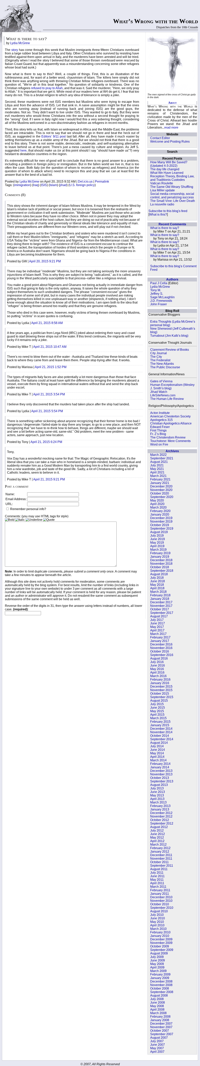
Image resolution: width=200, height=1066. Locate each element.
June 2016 (157, 665)
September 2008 (161, 992)
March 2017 (158, 634)
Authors (172, 279)
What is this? (158, 214)
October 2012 (159, 820)
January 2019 (159, 556)
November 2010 (161, 900)
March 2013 (158, 802)
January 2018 (159, 598)
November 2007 (161, 1027)
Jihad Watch (158, 391)
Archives (172, 451)
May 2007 (157, 1048)
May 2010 (157, 921)
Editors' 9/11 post (53, 136)
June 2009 (157, 960)
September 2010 (161, 907)
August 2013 (159, 784)
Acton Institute (160, 413)
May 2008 (157, 1006)
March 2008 (158, 1013)
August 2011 (159, 869)
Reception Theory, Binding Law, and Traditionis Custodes (172, 178)
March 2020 (158, 507)
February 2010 (160, 932)
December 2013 (161, 770)
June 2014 (157, 749)
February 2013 (160, 806)
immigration (22, 185)
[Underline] (34, 520)
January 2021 (159, 483)
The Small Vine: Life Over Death (172, 200)
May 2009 (157, 964)
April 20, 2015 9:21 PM (45, 261)
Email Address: (15, 499)
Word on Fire (159, 444)
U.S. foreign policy (82, 185)
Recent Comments (172, 224)
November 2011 (161, 858)
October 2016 (159, 651)
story (14, 49)
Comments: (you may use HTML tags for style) (36, 516)
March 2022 (158, 454)
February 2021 (160, 479)
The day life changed (164, 169)
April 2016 (157, 672)
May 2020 (157, 500)
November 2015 (161, 690)
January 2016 (159, 683)
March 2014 (158, 760)
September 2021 (161, 458)
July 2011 (156, 872)
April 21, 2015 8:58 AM (47, 323)
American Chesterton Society (170, 416)
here (23, 150)
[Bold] (9, 520)
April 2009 (157, 967)
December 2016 (161, 644)
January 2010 (159, 935)
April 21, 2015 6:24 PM (46, 442)
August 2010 (159, 911)
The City (156, 356)
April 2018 (157, 588)
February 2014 (160, 763)
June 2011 (157, 876)
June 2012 (157, 834)
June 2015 (157, 707)
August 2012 (159, 827)
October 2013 (159, 777)
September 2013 (161, 781)
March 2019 (158, 549)
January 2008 (159, 1020)
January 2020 (159, 514)
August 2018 (159, 574)
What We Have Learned (166, 172)
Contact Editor (160, 138)
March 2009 (158, 971)
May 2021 (157, 468)
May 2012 (157, 837)
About (172, 102)
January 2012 (159, 851)
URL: (9, 504)
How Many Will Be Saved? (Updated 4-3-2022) (168, 164)
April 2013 (157, 799)
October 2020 (159, 493)
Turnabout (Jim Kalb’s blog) (169, 335)
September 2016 (161, 655)
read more (171, 127)
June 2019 (157, 539)
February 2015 (160, 721)
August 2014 (159, 742)
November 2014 (161, 732)
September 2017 (161, 612)
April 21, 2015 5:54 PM (47, 411)
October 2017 (159, 609)
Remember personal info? (27, 509)
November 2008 (161, 985)
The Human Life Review (167, 398)
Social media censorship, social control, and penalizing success (172, 195)
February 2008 (160, 1016)
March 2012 (158, 844)
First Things (158, 430)
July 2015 (157, 704)
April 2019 (157, 546)
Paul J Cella (158, 283)
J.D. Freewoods (161, 300)
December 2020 (161, 486)
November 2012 (161, 816)
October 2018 (159, 567)
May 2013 (157, 795)
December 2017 (161, 602)
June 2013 (157, 792)
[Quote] (49, 520)
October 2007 (159, 1030)
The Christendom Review (168, 437)
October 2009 (159, 946)
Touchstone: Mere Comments (170, 441)
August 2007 (159, 1037)
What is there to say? (164, 228)
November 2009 (161, 942)
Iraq (35, 185)
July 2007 (157, 1041)
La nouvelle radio (162, 204)
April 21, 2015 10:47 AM (49, 346)
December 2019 (161, 518)
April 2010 (157, 925)
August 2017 (159, 616)
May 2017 (157, 626)
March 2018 (158, 591)
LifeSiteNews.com (162, 395)
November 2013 (161, 774)
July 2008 (157, 999)
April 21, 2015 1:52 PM (50, 367)
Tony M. (155, 290)
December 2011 (161, 855)
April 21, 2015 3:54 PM (49, 394)
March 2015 (158, 718)
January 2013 (159, 809)
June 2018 (157, 581)
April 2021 (157, 472)
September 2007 (161, 1034)
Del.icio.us (85, 181)
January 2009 (159, 978)
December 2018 (161, 560)
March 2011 (158, 886)
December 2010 (161, 897)
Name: (10, 494)
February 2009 (160, 974)
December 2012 (161, 813)
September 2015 (161, 697)
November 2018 (161, 563)
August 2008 (159, 995)
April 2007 (157, 1051)
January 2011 (159, 893)
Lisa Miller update (162, 190)
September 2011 (161, 865)
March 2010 (158, 928)
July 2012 (157, 830)
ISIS (44, 185)
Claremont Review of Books (169, 349)
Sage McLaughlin (162, 297)
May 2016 (157, 669)
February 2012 (160, 848)
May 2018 (157, 584)
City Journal (158, 353)
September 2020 (161, 497)
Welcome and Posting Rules (170, 141)
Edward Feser (160, 427)
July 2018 (157, 577)
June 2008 (157, 1002)
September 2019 (161, 528)
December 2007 (161, 1023)
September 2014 (161, 739)
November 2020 (161, 490)
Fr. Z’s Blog (158, 434)
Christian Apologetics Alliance (171, 423)
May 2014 (157, 753)
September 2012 (161, 823)
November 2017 (161, 605)
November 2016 (161, 648)
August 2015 (159, 700)
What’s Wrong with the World (155, 21)
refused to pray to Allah (47, 88)
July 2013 (157, 788)
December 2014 (161, 728)
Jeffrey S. (156, 293)
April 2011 (157, 883)
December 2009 (161, 939)
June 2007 (157, 1044)
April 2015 (157, 714)
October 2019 (159, 525)
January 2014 (159, 767)
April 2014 (157, 756)
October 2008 (159, 988)
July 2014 (157, 746)
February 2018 (160, 595)
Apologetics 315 (161, 420)
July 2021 (157, 465)
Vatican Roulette (161, 183)
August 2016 (159, 658)
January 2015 (159, 725)
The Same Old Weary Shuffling (171, 186)
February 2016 (160, 679)
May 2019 (157, 542)
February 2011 (160, 890)
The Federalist (160, 360)
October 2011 (159, 862)
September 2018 (161, 570)
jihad (63, 185)
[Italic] (20, 520)
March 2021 (158, 476)
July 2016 (157, 662)
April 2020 (157, 504)
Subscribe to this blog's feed (167, 211)
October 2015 (159, 693)
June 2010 (157, 918)
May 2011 (157, 879)
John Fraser (158, 304)
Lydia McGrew (160, 286)
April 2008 (157, 1009)
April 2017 (157, 630)
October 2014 (159, 735)
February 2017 (160, 637)
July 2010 (157, 914)
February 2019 (160, 553)
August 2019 (159, 532)
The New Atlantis (162, 363)
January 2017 (159, 641)
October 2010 (159, 904)
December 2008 (161, 981)
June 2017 (157, 623)
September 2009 (161, 950)
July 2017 (157, 619)
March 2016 (158, 676)
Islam (53, 185)
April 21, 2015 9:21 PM (49, 479)
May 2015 (157, 711)
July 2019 (157, 535)
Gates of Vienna (161, 381)
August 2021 (159, 461)
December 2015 (161, 686)
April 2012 (157, 841)
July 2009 (157, 957)
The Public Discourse (165, 367)
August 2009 (159, 953)
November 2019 (161, 521)
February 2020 (160, 511)
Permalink (102, 181)
